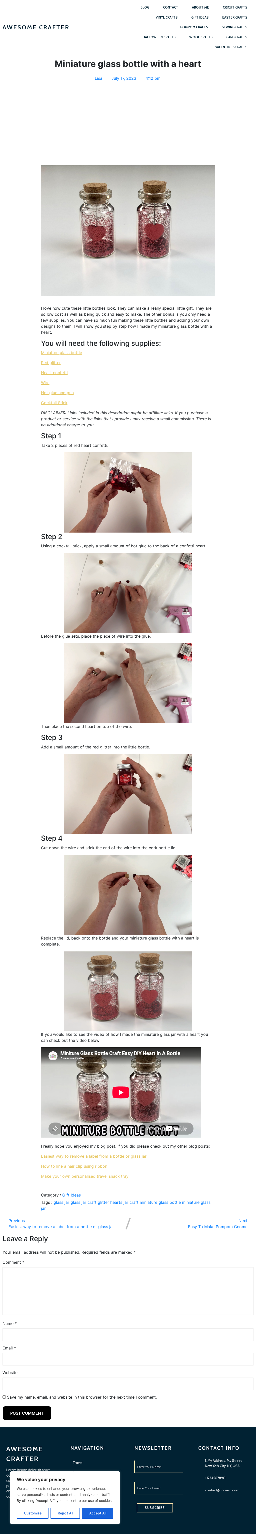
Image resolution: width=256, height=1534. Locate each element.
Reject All (65, 1513)
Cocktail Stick (54, 402)
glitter (104, 1202)
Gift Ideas (71, 1195)
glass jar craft (84, 1202)
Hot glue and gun (57, 392)
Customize (33, 1513)
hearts (117, 1202)
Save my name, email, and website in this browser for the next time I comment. (82, 1397)
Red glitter (51, 362)
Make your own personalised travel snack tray (84, 1176)
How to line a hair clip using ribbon (74, 1166)
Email (9, 1347)
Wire (45, 382)
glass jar (62, 1202)
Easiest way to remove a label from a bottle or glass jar (93, 1156)
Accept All (97, 1513)
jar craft (132, 1202)
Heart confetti (54, 372)
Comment (13, 1262)
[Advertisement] (128, 120)
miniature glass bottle (161, 1202)
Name (9, 1323)
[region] (65, 1497)
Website (10, 1372)
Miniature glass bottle (61, 352)
